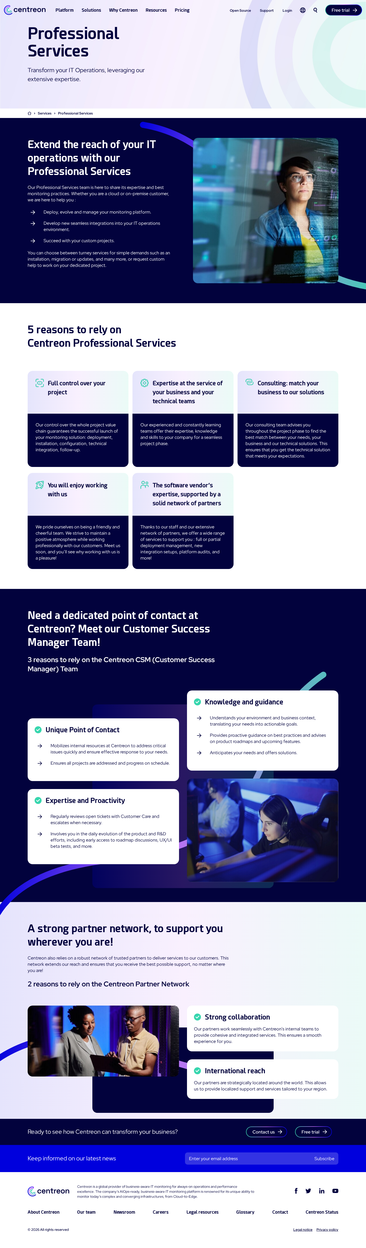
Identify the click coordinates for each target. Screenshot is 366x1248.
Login (287, 10)
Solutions (91, 10)
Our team (86, 1212)
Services (45, 113)
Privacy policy (327, 1229)
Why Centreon (123, 10)
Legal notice (302, 1229)
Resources (156, 10)
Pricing (182, 10)
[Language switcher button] (302, 10)
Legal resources (202, 1212)
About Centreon (44, 1212)
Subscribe (324, 1158)
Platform (65, 10)
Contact (280, 1212)
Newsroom (124, 1212)
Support (267, 10)
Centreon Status (322, 1212)
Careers (161, 1212)
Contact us (263, 1132)
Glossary (245, 1212)
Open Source (240, 10)
